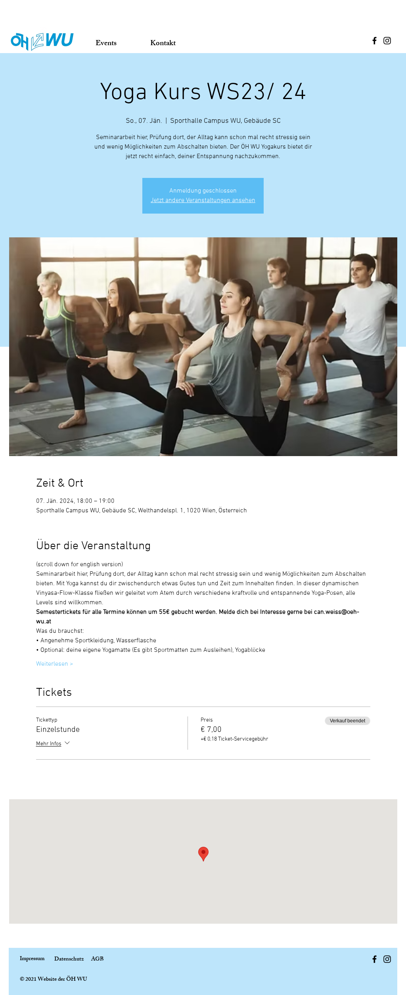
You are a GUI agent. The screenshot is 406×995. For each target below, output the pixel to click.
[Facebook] (374, 41)
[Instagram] (387, 41)
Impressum (32, 959)
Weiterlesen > (54, 664)
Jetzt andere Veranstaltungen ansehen (203, 200)
